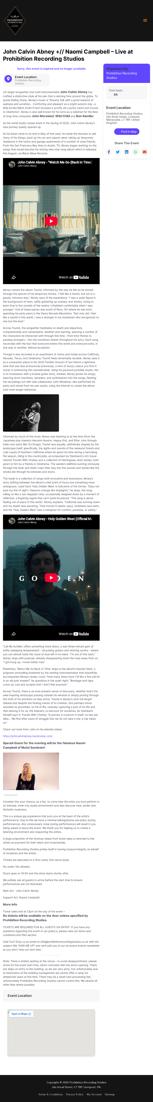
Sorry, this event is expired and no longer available (51, 68)
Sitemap (110, 1094)
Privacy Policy (74, 1094)
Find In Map (129, 131)
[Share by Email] (144, 152)
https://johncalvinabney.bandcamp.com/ (28, 736)
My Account (94, 1094)
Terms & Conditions (50, 1094)
